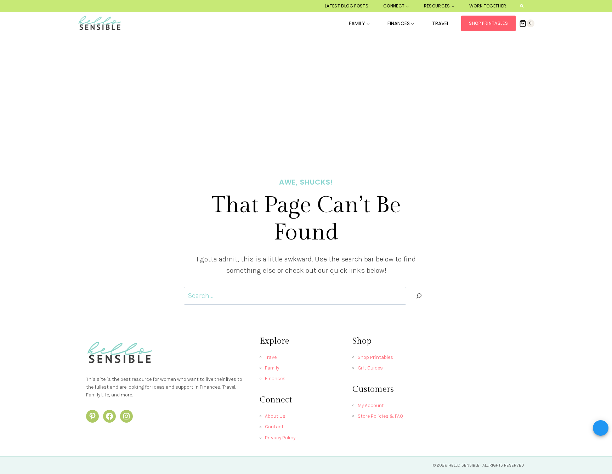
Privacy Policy (280, 438)
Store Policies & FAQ (380, 416)
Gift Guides (370, 368)
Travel (440, 23)
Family (272, 368)
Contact (274, 427)
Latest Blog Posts (346, 6)
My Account (371, 405)
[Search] (419, 296)
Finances (275, 379)
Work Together (487, 6)
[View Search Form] (521, 6)
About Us (275, 416)
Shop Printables (488, 23)
